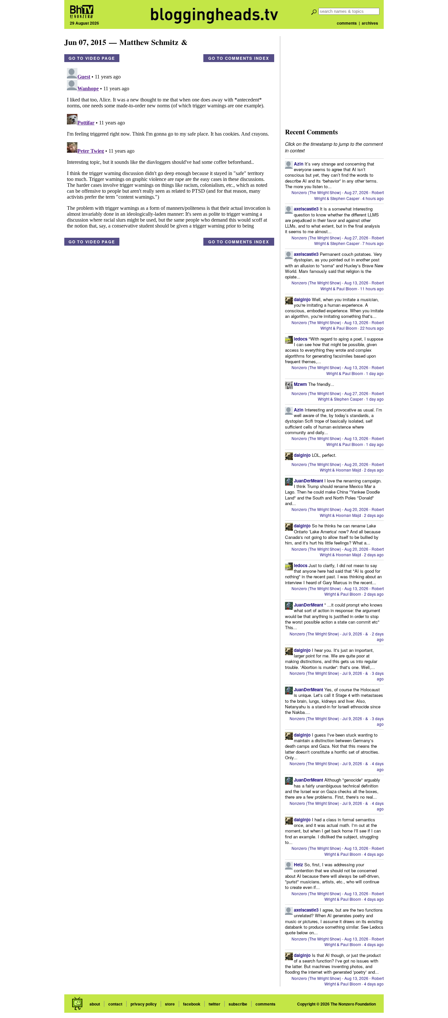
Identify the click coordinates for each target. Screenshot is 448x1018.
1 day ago (375, 373)
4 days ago (378, 766)
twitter (214, 1004)
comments (347, 23)
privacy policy (144, 1004)
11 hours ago (372, 288)
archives (370, 23)
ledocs (300, 339)
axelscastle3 (306, 209)
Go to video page (92, 58)
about (95, 1004)
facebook (191, 1004)
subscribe (238, 1004)
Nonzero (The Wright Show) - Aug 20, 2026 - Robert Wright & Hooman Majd (338, 467)
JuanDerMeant (308, 480)
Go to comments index (238, 58)
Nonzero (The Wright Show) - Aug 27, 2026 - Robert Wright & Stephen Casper (338, 195)
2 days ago (374, 470)
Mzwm (300, 384)
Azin (298, 164)
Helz (298, 864)
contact (115, 1004)
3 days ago (378, 675)
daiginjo (302, 299)
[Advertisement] (334, 77)
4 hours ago (373, 198)
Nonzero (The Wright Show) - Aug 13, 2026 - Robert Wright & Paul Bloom (338, 285)
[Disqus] (169, 147)
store (170, 1004)
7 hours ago (373, 243)
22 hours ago (372, 328)
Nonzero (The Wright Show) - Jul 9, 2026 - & (329, 633)
